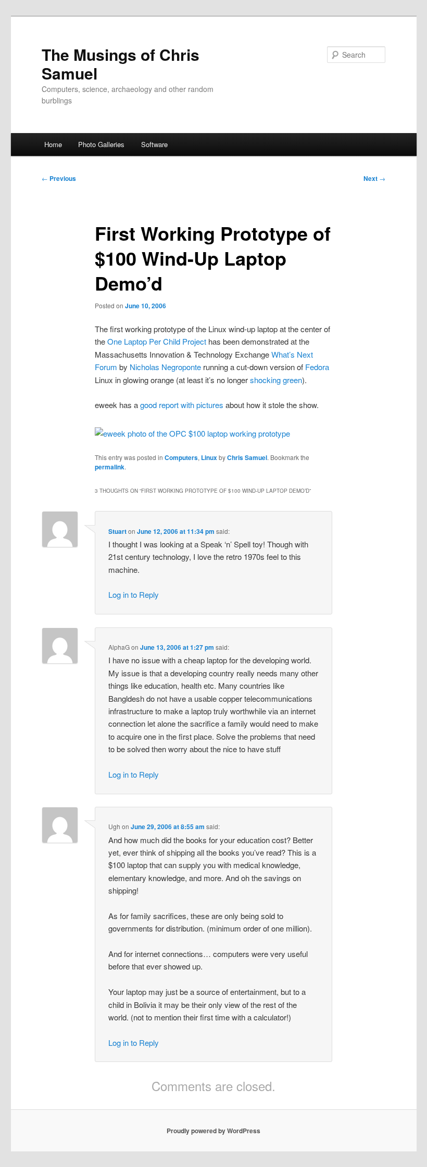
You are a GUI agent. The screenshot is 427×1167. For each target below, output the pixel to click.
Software (154, 144)
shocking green (276, 379)
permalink (109, 466)
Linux (209, 457)
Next (374, 178)
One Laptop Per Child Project (156, 341)
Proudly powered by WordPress (213, 1130)
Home (53, 144)
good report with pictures (181, 404)
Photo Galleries (101, 144)
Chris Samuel (247, 457)
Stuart (117, 531)
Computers (181, 457)
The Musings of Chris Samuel (120, 63)
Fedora (317, 366)
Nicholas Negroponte (165, 366)
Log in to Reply (133, 594)
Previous (59, 178)
